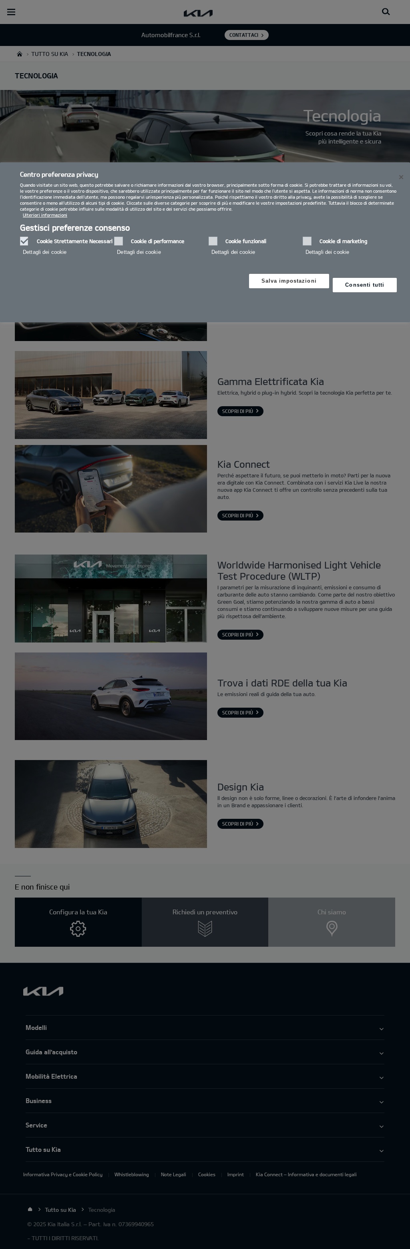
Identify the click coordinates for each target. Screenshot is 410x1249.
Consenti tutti (364, 285)
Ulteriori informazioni (45, 214)
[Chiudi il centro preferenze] (401, 177)
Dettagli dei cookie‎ (44, 252)
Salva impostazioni (289, 281)
